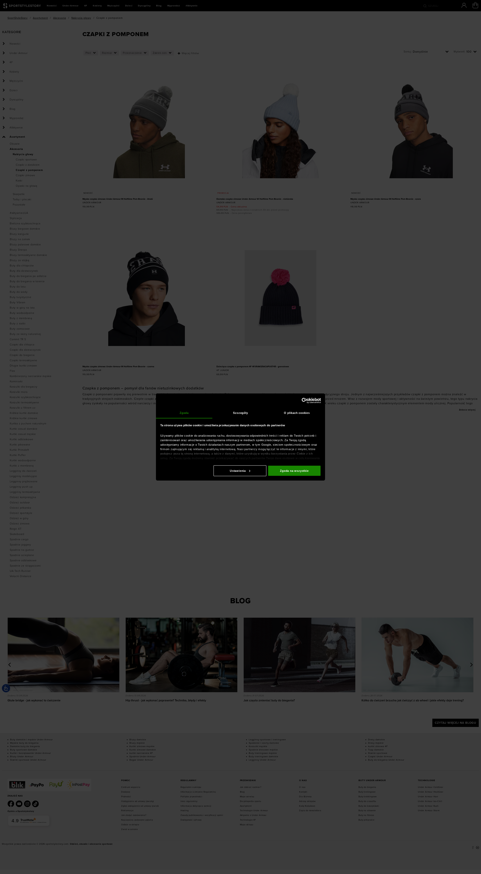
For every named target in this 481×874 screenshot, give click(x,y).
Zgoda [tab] (184, 412)
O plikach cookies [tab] (297, 412)
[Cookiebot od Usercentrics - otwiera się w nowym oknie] (304, 400)
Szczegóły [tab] (240, 412)
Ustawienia (238, 470)
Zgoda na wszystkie (294, 470)
